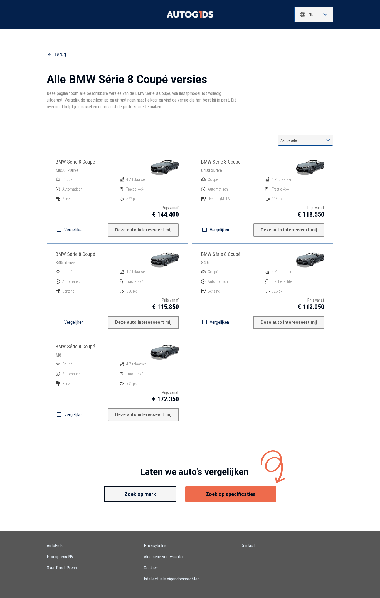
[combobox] (313, 14)
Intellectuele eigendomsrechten (171, 579)
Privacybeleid (155, 545)
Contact (248, 545)
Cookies (151, 567)
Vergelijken (73, 230)
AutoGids (55, 545)
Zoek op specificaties (231, 494)
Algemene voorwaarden (164, 556)
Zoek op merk (140, 494)
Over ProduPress (62, 567)
